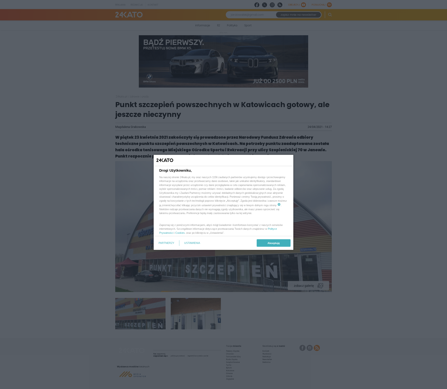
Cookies (180, 232)
